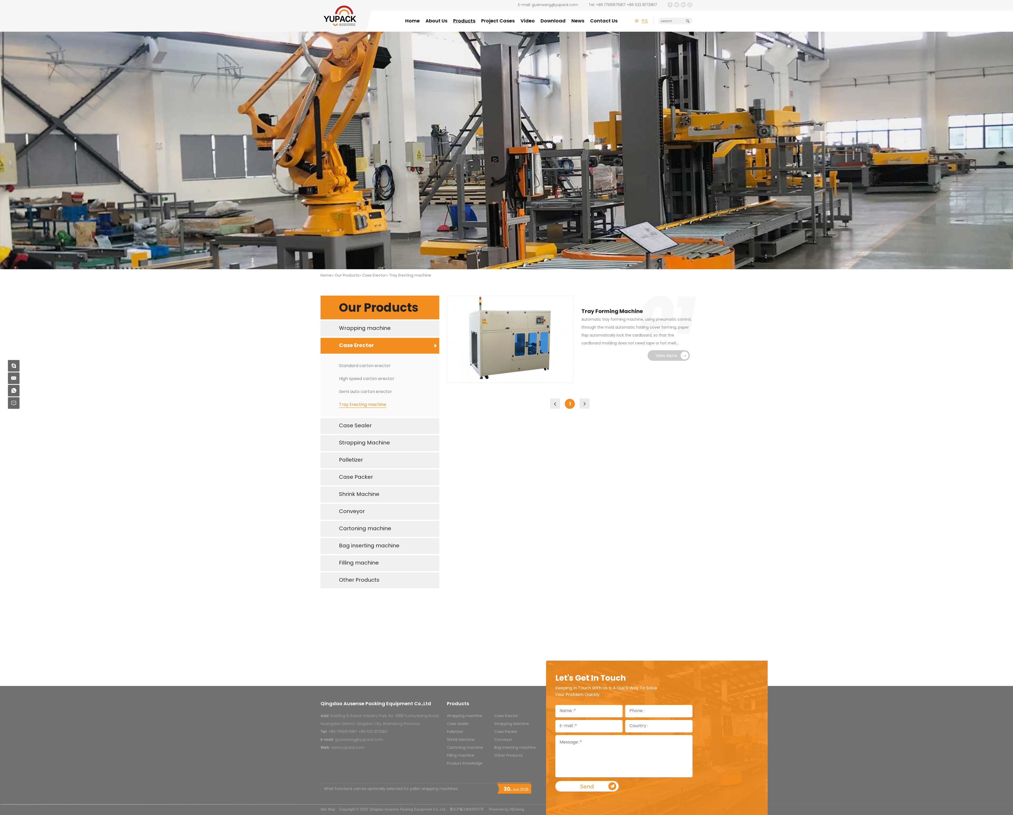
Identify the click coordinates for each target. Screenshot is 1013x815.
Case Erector (374, 276)
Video (527, 21)
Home (412, 21)
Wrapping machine (464, 716)
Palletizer (455, 732)
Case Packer (505, 732)
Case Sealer (458, 724)
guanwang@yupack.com (555, 5)
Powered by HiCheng (506, 809)
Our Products (347, 276)
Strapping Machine (511, 724)
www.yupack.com (348, 748)
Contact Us (604, 21)
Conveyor (503, 740)
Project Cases (498, 21)
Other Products (508, 756)
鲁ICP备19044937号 (467, 809)
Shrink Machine (461, 740)
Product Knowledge (464, 764)
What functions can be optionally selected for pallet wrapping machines (391, 788)
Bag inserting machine (515, 748)
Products (464, 21)
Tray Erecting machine (410, 276)
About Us (436, 21)
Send (587, 787)
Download (553, 21)
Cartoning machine (465, 748)
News (577, 21)
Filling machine (460, 756)
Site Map (328, 809)
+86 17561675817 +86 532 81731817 (626, 5)
